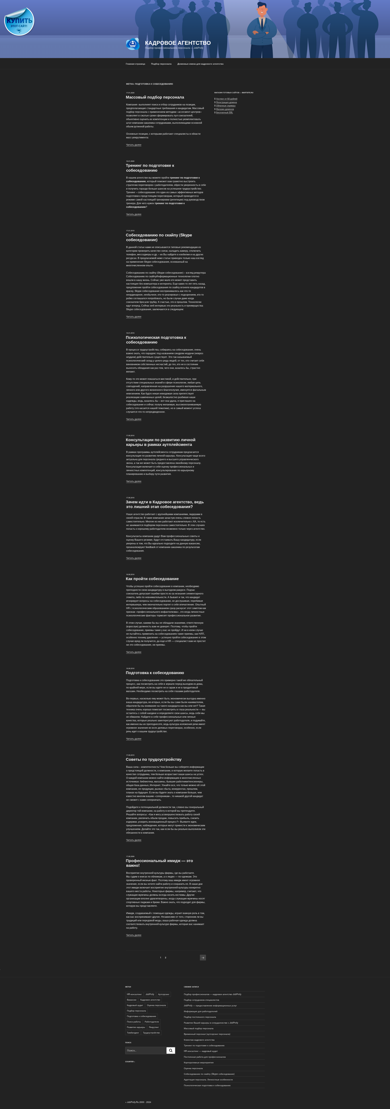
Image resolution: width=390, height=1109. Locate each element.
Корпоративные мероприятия (199, 1062)
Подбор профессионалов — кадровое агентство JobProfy (212, 994)
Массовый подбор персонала (155, 97)
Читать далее (133, 144)
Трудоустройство (151, 1032)
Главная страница (135, 63)
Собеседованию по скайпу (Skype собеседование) (159, 237)
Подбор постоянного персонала (200, 1016)
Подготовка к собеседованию (155, 672)
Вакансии (131, 999)
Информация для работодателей (200, 1011)
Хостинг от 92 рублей (226, 98)
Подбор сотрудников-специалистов (201, 999)
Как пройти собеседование (152, 578)
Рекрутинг (154, 1027)
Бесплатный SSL (224, 112)
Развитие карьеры (136, 1027)
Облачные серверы (226, 105)
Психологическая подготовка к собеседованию (156, 339)
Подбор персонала (161, 63)
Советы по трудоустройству (153, 759)
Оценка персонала (156, 1005)
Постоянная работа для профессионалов (205, 1056)
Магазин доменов (225, 108)
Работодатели (152, 1021)
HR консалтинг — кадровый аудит (201, 1050)
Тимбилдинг (133, 1032)
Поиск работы (134, 1021)
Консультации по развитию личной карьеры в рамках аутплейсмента (160, 442)
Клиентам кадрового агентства (199, 1039)
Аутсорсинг (163, 994)
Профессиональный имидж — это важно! (159, 863)
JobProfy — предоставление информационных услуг (210, 1005)
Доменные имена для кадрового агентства (200, 63)
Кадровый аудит (135, 1005)
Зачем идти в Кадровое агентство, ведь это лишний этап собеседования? (165, 504)
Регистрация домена (226, 102)
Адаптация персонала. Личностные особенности (208, 1079)
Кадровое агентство (178, 42)
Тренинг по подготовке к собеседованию (150, 167)
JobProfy (150, 994)
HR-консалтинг (134, 994)
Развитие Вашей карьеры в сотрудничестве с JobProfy (211, 1022)
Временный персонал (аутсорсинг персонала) (207, 1033)
